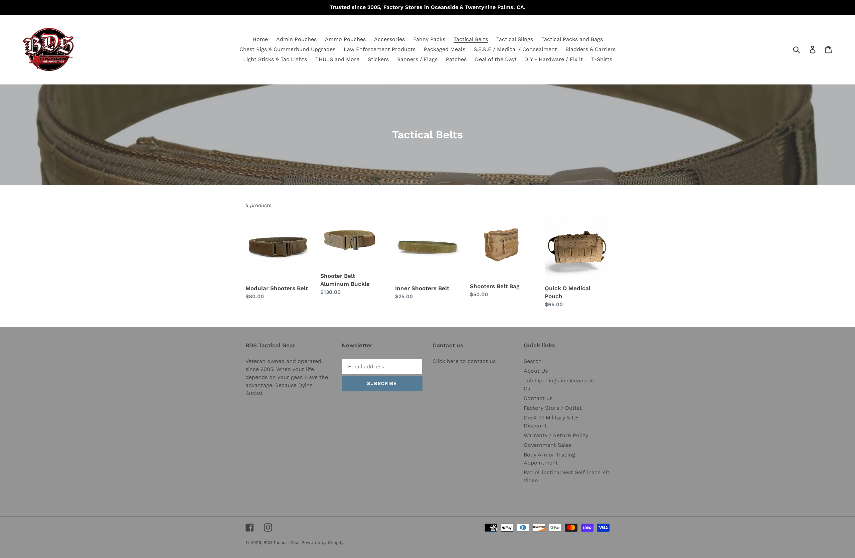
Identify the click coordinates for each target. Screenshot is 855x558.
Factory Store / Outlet (553, 408)
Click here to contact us (464, 361)
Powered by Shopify (323, 542)
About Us (536, 371)
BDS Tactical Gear (282, 542)
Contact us (538, 398)
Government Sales (547, 445)
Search (533, 361)
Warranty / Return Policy (556, 435)
